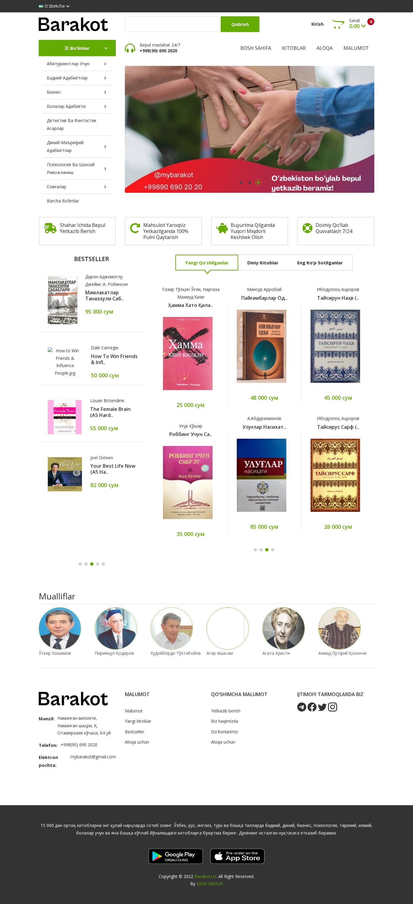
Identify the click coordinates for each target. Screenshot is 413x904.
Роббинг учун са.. (190, 434)
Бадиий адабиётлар (67, 78)
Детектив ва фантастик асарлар (71, 124)
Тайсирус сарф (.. (338, 427)
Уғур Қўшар (190, 426)
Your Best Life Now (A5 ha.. (112, 469)
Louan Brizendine (107, 400)
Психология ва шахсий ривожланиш (71, 168)
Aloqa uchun (137, 742)
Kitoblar (294, 48)
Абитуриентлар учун (68, 63)
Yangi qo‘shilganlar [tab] (207, 263)
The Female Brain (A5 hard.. (110, 412)
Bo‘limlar (79, 48)
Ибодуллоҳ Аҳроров (338, 289)
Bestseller (134, 731)
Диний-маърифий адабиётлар (65, 146)
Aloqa (325, 48)
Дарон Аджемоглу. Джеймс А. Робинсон (106, 280)
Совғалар (56, 186)
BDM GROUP (210, 883)
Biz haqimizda (224, 721)
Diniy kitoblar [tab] (262, 263)
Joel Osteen (101, 457)
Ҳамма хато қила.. (190, 305)
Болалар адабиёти (66, 106)
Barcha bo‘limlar (63, 201)
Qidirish (240, 24)
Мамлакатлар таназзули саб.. (104, 295)
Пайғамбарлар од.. (264, 298)
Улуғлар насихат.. (264, 427)
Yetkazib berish (225, 711)
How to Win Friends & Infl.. (114, 359)
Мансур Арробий (264, 289)
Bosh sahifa (255, 48)
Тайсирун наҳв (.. (338, 298)
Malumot (356, 48)
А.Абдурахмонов (264, 418)
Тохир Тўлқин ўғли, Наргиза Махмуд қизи (191, 293)
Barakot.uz (205, 876)
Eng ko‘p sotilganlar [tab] (320, 263)
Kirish (317, 24)
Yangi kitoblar (138, 721)
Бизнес (54, 92)
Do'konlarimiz (224, 731)
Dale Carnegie (105, 347)
